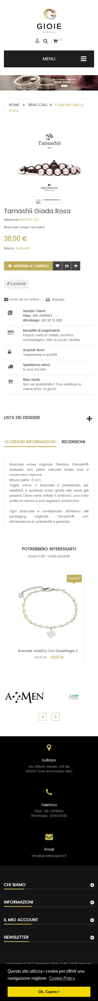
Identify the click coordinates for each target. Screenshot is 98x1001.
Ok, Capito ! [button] (49, 992)
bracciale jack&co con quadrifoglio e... (49, 651)
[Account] (37, 41)
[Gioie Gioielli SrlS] (49, 21)
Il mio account (21, 919)
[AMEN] (24, 697)
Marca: (9, 248)
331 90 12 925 (51, 320)
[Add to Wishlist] (57, 265)
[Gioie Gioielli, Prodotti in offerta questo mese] (49, 82)
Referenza (11, 220)
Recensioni (73, 441)
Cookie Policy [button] (62, 978)
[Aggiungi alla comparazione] (66, 265)
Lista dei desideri (22, 417)
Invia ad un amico (24, 299)
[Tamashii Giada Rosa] (49, 201)
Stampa (58, 299)
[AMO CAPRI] (73, 697)
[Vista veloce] (75, 265)
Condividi (17, 284)
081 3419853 (42, 315)
